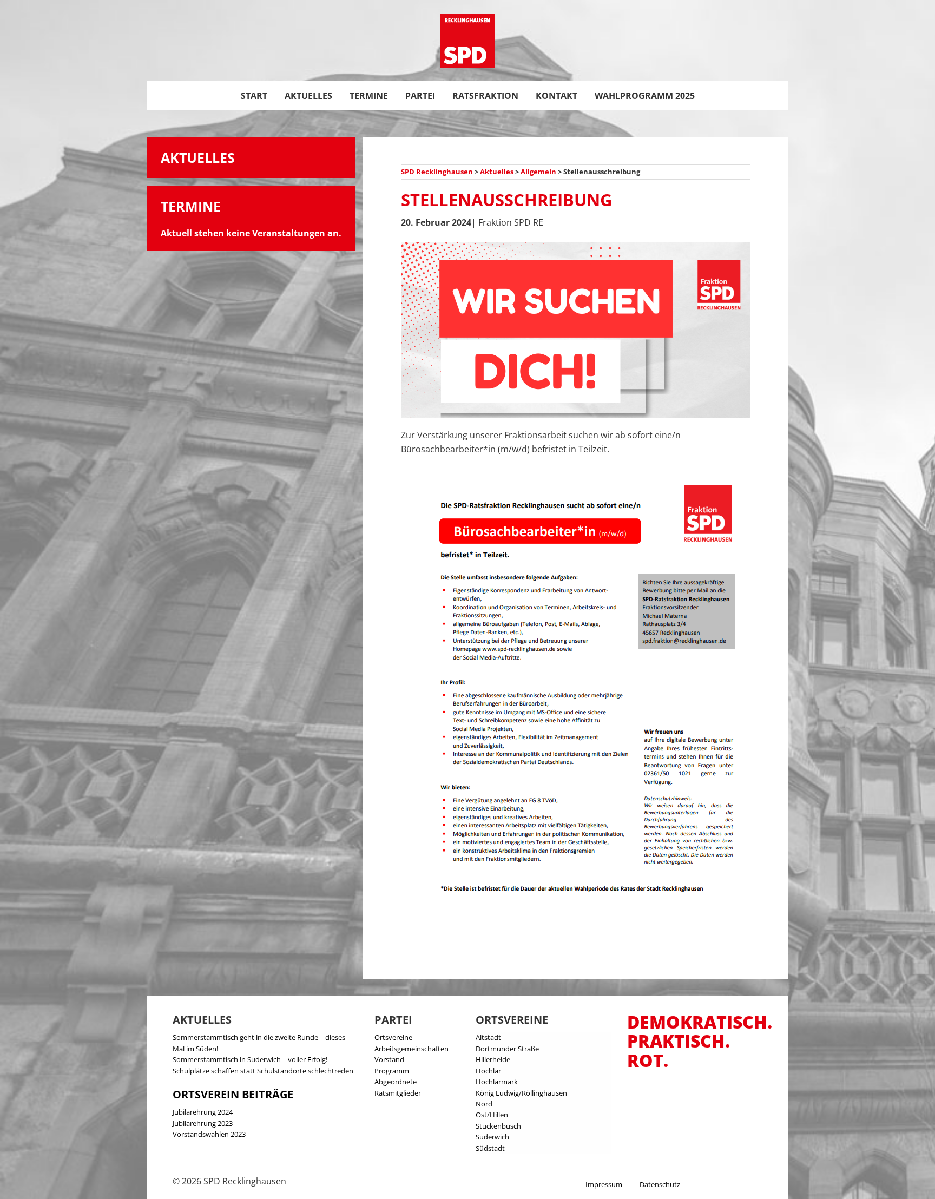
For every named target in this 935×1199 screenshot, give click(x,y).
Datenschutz (660, 1184)
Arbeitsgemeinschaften (411, 1048)
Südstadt (490, 1148)
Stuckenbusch (498, 1126)
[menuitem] (254, 95)
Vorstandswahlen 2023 (209, 1134)
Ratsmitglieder (397, 1093)
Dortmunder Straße (507, 1048)
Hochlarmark (497, 1081)
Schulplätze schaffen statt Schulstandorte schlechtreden (263, 1071)
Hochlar (488, 1071)
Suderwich (492, 1137)
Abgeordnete (395, 1081)
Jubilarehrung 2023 (203, 1123)
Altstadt (488, 1037)
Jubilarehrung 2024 (203, 1112)
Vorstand (389, 1059)
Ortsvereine (393, 1037)
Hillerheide (493, 1059)
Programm (391, 1071)
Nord (484, 1104)
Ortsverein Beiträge (233, 1094)
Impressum (603, 1184)
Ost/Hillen (492, 1114)
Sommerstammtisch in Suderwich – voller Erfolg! (250, 1059)
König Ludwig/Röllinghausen (521, 1093)
